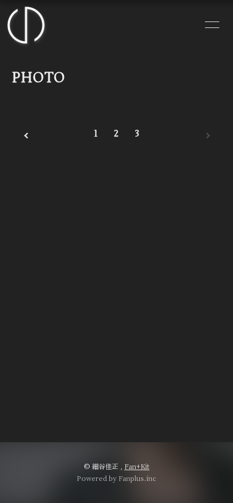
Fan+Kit (136, 466)
